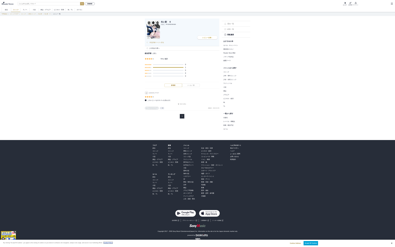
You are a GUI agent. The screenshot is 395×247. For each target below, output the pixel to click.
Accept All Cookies (311, 243)
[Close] (391, 243)
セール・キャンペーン (230, 45)
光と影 (40, 14)
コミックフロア (14, 14)
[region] (197, 243)
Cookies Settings (295, 243)
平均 (162, 59)
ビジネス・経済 (228, 98)
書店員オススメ (228, 49)
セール (225, 129)
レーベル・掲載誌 (229, 121)
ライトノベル (227, 83)
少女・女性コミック (229, 79)
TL (224, 106)
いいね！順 (191, 85)
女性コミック (32, 14)
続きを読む (183, 104)
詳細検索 (89, 3)
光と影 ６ (47, 14)
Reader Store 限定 (229, 53)
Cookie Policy (108, 242)
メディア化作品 (228, 57)
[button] (218, 220)
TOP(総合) (4, 14)
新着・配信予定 (228, 125)
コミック (23, 14)
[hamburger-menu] (391, 3)
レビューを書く (207, 37)
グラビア (226, 95)
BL (224, 102)
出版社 (225, 117)
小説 (224, 87)
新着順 (173, 85)
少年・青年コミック (229, 75)
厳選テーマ (227, 60)
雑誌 (224, 91)
